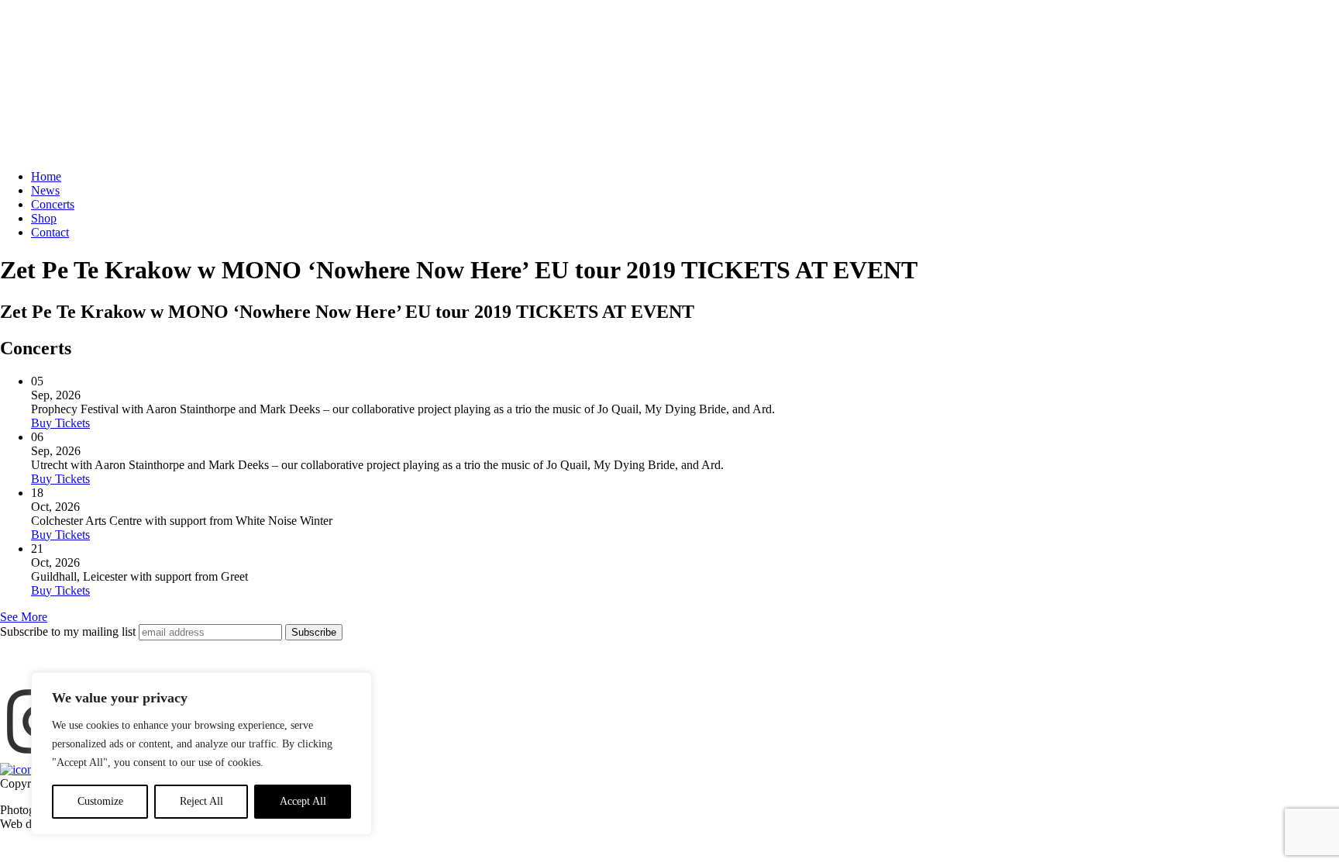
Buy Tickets (60, 423)
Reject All (201, 801)
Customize (100, 801)
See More (23, 616)
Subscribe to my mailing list (68, 631)
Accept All (303, 801)
